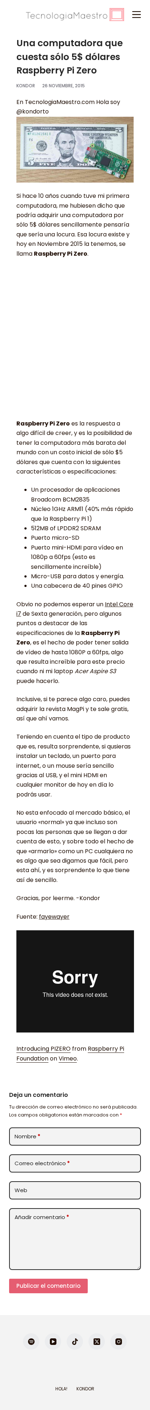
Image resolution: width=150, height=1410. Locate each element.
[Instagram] (118, 1341)
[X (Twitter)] (96, 1341)
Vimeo (68, 1058)
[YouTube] (53, 1341)
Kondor (85, 1389)
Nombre (27, 1136)
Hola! (61, 1389)
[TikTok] (75, 1341)
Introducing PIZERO (43, 1048)
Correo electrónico (42, 1163)
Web (21, 1190)
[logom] (75, 14)
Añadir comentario (42, 1217)
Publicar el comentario (48, 1286)
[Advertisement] (75, 342)
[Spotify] (31, 1341)
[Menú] (136, 14)
